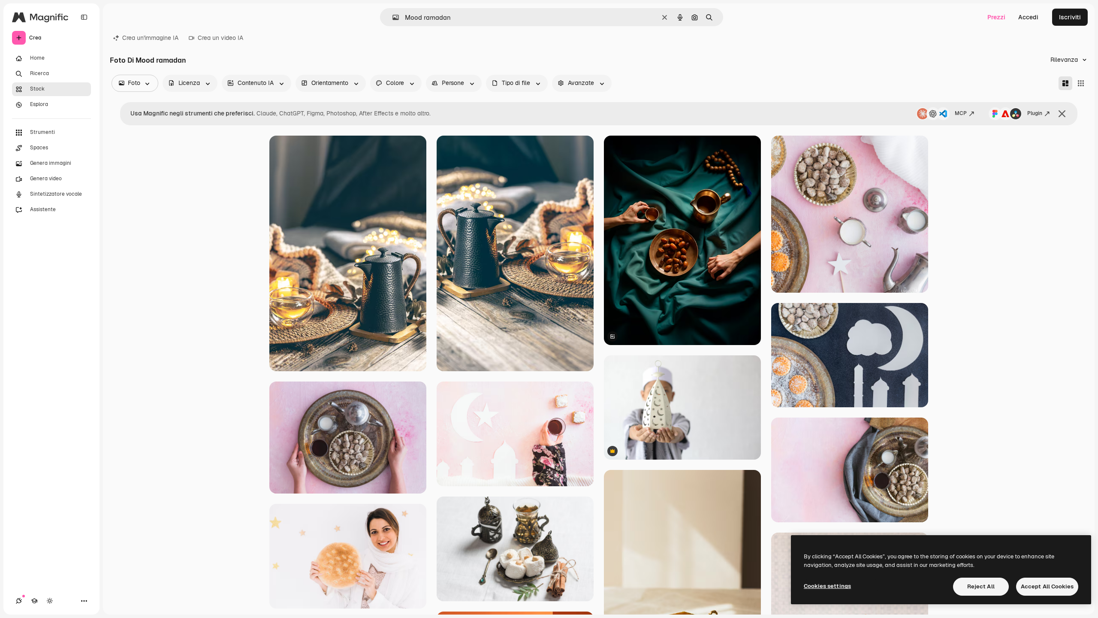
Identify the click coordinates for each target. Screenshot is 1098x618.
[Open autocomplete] (392, 17)
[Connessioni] (19, 601)
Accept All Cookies (1047, 586)
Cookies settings (827, 586)
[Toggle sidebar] (84, 17)
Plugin (1034, 113)
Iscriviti (1070, 17)
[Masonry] (1065, 83)
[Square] (1081, 83)
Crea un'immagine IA (150, 38)
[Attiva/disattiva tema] (50, 601)
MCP (961, 113)
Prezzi (996, 17)
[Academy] (34, 601)
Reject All (981, 586)
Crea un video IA (220, 38)
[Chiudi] (1062, 114)
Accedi (1028, 17)
